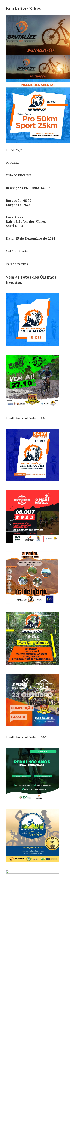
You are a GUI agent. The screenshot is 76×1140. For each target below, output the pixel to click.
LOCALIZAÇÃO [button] (15, 150)
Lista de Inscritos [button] (17, 264)
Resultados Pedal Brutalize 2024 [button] (26, 418)
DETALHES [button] (12, 162)
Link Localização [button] (17, 251)
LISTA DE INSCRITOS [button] (18, 175)
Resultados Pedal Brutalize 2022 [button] (26, 737)
